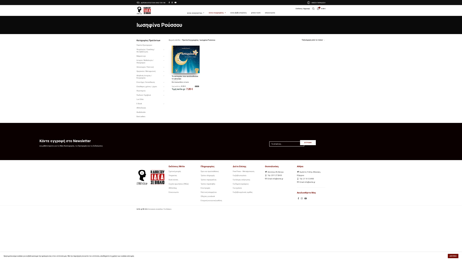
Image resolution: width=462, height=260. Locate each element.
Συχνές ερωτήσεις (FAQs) (179, 184)
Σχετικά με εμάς (175, 171)
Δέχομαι (453, 256)
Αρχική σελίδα (174, 40)
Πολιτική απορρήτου (209, 192)
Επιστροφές (205, 188)
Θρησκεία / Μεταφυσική (146, 71)
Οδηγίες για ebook (208, 196)
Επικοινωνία (174, 192)
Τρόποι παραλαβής (208, 184)
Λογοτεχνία (141, 91)
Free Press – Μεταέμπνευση (243, 171)
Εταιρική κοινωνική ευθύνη (211, 201)
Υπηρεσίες (173, 175)
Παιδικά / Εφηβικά (144, 95)
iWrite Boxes (141, 108)
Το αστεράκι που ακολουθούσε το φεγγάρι (185, 77)
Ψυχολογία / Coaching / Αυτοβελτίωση (146, 51)
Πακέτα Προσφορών (144, 45)
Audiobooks (141, 112)
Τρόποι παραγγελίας (209, 180)
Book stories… (174, 180)
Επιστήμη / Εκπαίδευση (146, 82)
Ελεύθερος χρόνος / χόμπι (147, 87)
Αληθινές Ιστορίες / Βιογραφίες (144, 77)
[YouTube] (175, 2)
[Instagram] (172, 2)
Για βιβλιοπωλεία (239, 175)
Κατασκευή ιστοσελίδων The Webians (159, 209)
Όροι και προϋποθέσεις (210, 171)
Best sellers (141, 116)
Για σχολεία (237, 188)
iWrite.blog (173, 188)
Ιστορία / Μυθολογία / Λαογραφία (145, 61)
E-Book (139, 104)
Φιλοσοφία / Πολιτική (145, 67)
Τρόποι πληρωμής (208, 175)
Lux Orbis (140, 99)
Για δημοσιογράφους (241, 184)
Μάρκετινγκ (141, 56)
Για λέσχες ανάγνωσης (241, 180)
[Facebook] (169, 2)
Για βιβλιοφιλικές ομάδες (243, 192)
